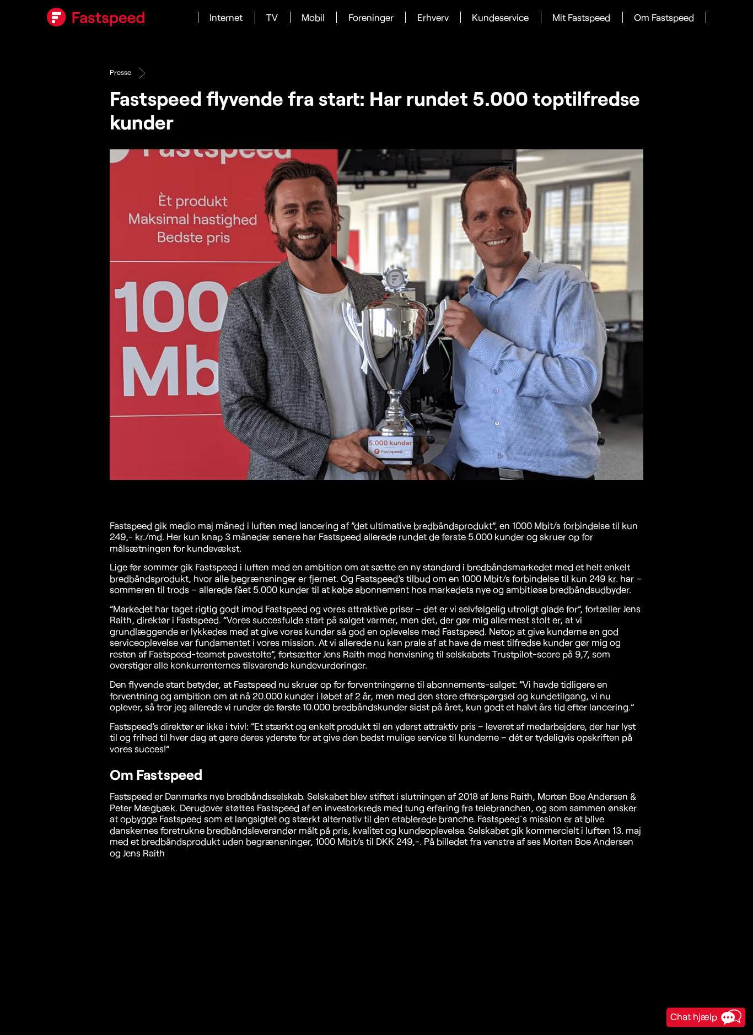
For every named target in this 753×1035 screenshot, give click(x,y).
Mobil (313, 17)
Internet (226, 17)
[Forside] (95, 17)
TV (272, 17)
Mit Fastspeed (581, 17)
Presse (120, 72)
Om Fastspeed (664, 17)
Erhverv (433, 17)
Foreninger (371, 17)
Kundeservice (500, 17)
